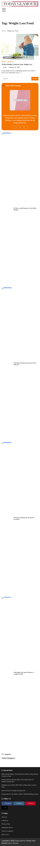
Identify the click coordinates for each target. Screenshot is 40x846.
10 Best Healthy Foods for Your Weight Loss (17, 64)
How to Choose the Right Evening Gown (13, 790)
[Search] (36, 9)
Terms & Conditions (7, 831)
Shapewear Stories (7, 827)
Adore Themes (13, 843)
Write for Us (5, 834)
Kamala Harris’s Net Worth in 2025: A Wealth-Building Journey (20, 794)
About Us (4, 817)
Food (4, 62)
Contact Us (5, 820)
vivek (4, 67)
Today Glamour (20, 841)
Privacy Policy (6, 824)
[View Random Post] (33, 10)
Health (11, 62)
